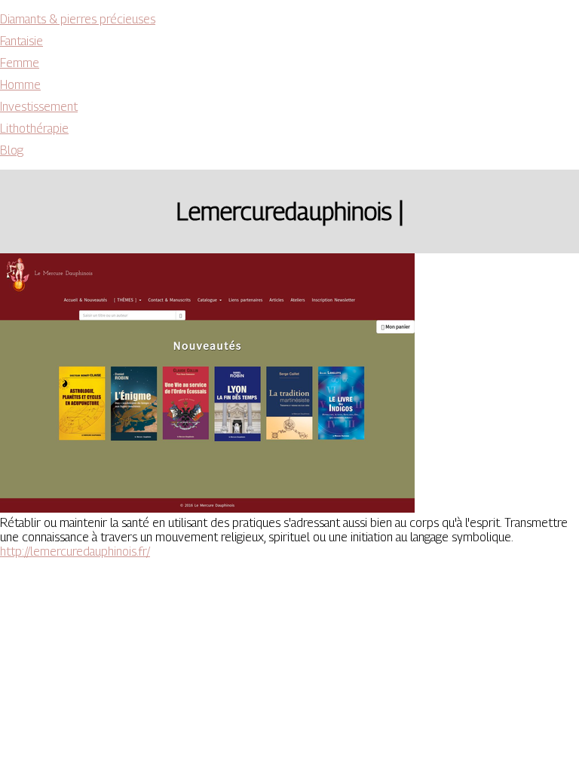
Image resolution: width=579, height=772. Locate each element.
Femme (19, 63)
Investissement (39, 107)
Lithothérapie (34, 128)
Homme (20, 85)
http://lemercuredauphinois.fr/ (75, 551)
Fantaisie (21, 41)
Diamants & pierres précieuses (77, 19)
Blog (11, 150)
